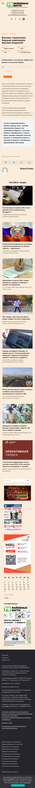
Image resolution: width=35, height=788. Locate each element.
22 (24, 587)
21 (20, 587)
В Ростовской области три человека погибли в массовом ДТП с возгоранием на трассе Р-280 (17, 392)
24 (5, 589)
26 (13, 589)
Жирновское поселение (10, 749)
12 (12, 584)
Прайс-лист (6, 660)
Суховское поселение (9, 761)
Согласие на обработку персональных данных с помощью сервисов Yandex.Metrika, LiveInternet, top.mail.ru (17, 713)
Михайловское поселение (11, 756)
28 (20, 589)
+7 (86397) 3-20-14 (17, 10)
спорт (18, 156)
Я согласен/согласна (18, 785)
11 (8, 584)
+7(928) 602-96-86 (17, 13)
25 (9, 589)
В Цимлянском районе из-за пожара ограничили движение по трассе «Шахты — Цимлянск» (17, 246)
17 (5, 587)
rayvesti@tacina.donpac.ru (17, 15)
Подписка (5, 657)
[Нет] (33, 781)
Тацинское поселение (9, 764)
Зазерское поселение (9, 751)
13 (16, 584)
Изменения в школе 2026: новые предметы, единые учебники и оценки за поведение (16, 283)
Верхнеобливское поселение (12, 744)
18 (9, 587)
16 (28, 584)
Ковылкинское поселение (11, 754)
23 (28, 587)
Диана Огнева (26, 168)
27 (17, 589)
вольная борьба (8, 156)
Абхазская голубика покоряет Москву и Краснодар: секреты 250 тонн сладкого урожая (16, 428)
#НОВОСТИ (8, 76)
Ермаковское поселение (10, 747)
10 (5, 584)
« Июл (6, 598)
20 (17, 587)
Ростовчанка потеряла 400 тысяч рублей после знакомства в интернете (16, 210)
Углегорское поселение (10, 766)
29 (24, 589)
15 (24, 584)
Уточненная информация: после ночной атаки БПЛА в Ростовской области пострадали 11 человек (16, 464)
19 (12, 587)
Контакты (5, 655)
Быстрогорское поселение (11, 742)
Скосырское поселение (10, 759)
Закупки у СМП (7, 723)
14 (20, 584)
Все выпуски (9, 645)
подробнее (11, 779)
